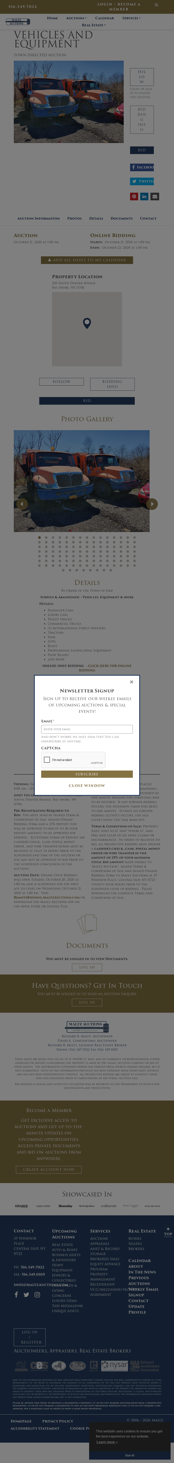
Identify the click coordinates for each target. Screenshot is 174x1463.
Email (47, 721)
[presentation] (73, 760)
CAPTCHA (50, 748)
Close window (87, 785)
